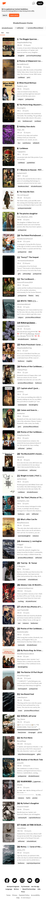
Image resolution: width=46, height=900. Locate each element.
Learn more (14, 15)
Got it (5, 15)
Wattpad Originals (13, 886)
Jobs (39, 889)
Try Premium (25, 886)
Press (23, 892)
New (7, 33)
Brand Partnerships (29, 889)
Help (17, 898)
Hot (2, 33)
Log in (40, 3)
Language (8, 889)
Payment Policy (24, 895)
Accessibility (35, 895)
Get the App (35, 886)
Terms (8, 895)
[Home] (17, 3)
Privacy (14, 895)
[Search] (33, 3)
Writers (16, 889)
